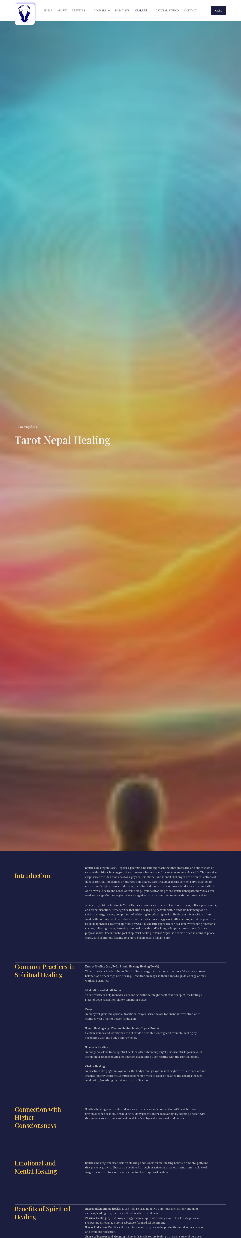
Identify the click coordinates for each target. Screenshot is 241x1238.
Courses (100, 10)
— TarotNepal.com (26, 427)
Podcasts (122, 10)
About (62, 10)
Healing (141, 10)
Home (48, 10)
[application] (86, 10)
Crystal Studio (167, 10)
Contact (190, 10)
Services (78, 10)
